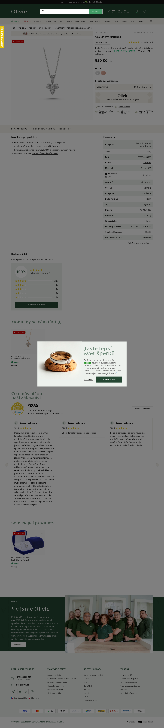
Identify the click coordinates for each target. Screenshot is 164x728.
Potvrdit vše (109, 380)
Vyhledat (95, 11)
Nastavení (88, 379)
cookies (87, 362)
